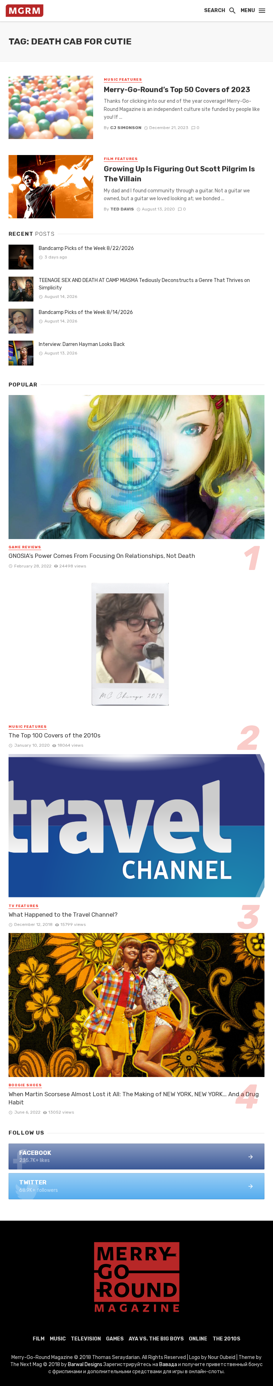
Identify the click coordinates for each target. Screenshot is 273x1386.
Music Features (123, 80)
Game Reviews (25, 547)
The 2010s (226, 1339)
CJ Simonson (125, 127)
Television (86, 1339)
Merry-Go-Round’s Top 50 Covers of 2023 (177, 89)
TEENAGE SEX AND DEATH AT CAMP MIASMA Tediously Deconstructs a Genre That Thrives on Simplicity (144, 284)
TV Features (24, 906)
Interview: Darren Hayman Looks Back (82, 344)
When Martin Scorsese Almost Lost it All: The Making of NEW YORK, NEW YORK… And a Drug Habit (134, 1098)
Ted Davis (122, 209)
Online (198, 1339)
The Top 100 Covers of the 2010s (55, 735)
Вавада (168, 1364)
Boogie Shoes (25, 1085)
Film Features (121, 159)
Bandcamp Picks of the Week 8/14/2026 (86, 312)
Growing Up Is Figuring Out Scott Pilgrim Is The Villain (179, 174)
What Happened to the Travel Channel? (63, 914)
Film (38, 1339)
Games (115, 1339)
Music (58, 1339)
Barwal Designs (85, 1364)
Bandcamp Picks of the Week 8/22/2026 (86, 248)
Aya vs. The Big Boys (156, 1339)
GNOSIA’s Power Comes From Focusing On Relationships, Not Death (102, 555)
